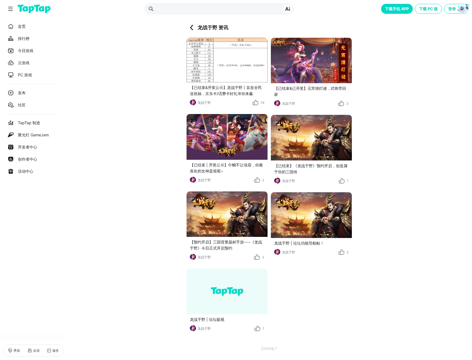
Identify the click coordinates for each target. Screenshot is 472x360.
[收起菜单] (10, 9)
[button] (457, 9)
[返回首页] (34, 8)
